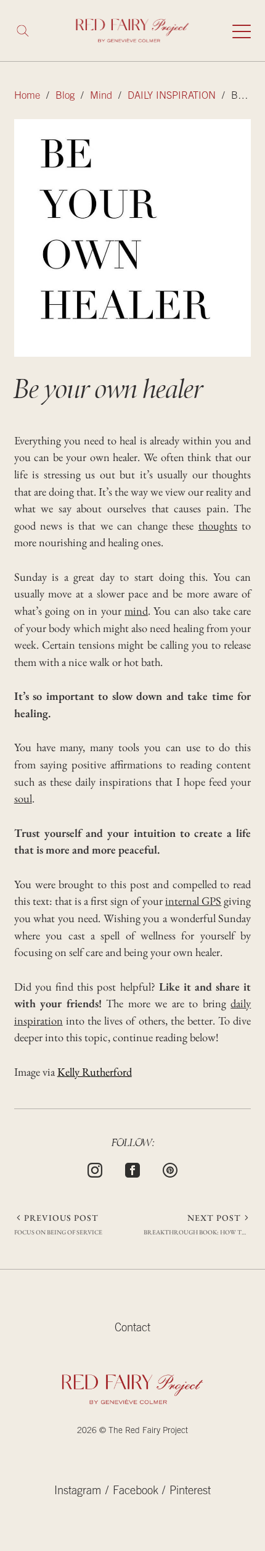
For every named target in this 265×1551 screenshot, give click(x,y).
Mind (101, 96)
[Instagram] (95, 1168)
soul (23, 798)
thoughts (217, 525)
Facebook (135, 1491)
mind (136, 610)
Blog (65, 96)
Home (27, 96)
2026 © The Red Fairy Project (132, 1431)
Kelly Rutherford (94, 1071)
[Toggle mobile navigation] (241, 30)
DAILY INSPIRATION (172, 96)
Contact (132, 1328)
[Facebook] (132, 1168)
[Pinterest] (170, 1168)
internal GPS (193, 900)
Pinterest (190, 1491)
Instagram (77, 1491)
